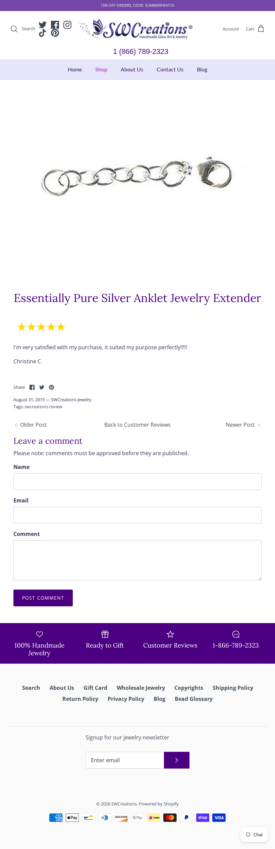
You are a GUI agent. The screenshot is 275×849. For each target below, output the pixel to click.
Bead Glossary (194, 699)
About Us (132, 69)
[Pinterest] (55, 33)
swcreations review (43, 407)
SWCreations (124, 804)
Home (75, 69)
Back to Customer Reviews (137, 424)
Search (31, 687)
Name (21, 467)
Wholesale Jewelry (141, 687)
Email (21, 500)
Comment (26, 534)
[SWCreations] (137, 29)
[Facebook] (55, 25)
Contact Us (170, 69)
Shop (101, 69)
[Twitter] (43, 25)
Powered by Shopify (159, 804)
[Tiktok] (43, 33)
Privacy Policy (126, 699)
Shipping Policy (233, 687)
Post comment (43, 598)
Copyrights (188, 687)
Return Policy (80, 699)
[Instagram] (67, 25)
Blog (202, 69)
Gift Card (95, 687)
